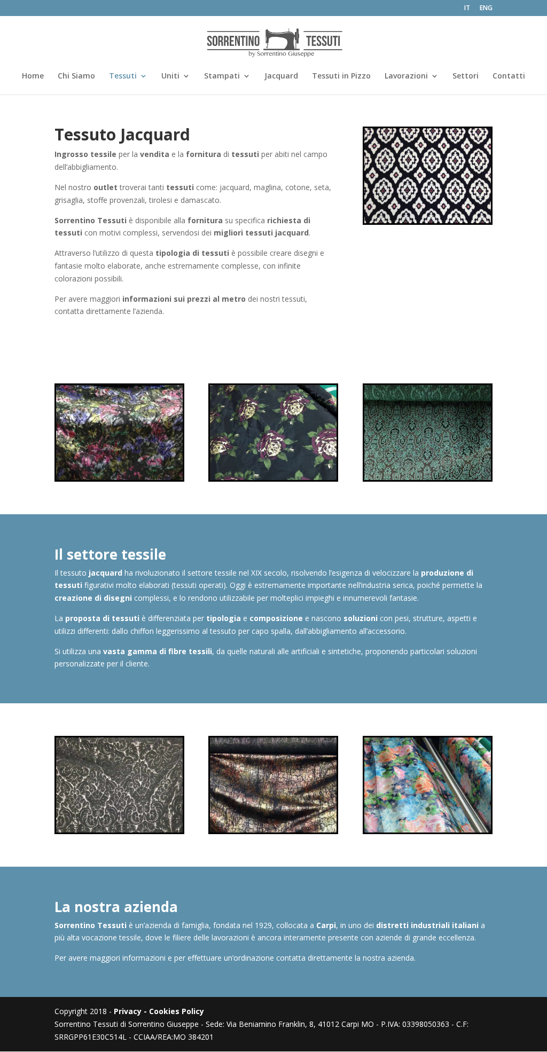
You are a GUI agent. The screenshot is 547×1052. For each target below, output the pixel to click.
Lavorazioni (406, 76)
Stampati (222, 76)
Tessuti (123, 76)
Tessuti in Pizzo (341, 76)
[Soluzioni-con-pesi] (428, 830)
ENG (486, 8)
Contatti (509, 76)
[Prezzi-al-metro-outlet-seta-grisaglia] (119, 830)
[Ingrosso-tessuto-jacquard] (428, 220)
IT (467, 8)
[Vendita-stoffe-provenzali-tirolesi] (119, 477)
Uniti (170, 76)
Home (33, 76)
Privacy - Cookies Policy (159, 1011)
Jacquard (281, 76)
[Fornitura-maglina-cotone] (428, 477)
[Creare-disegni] (273, 830)
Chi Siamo (76, 76)
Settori (465, 76)
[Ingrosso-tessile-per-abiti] (273, 477)
